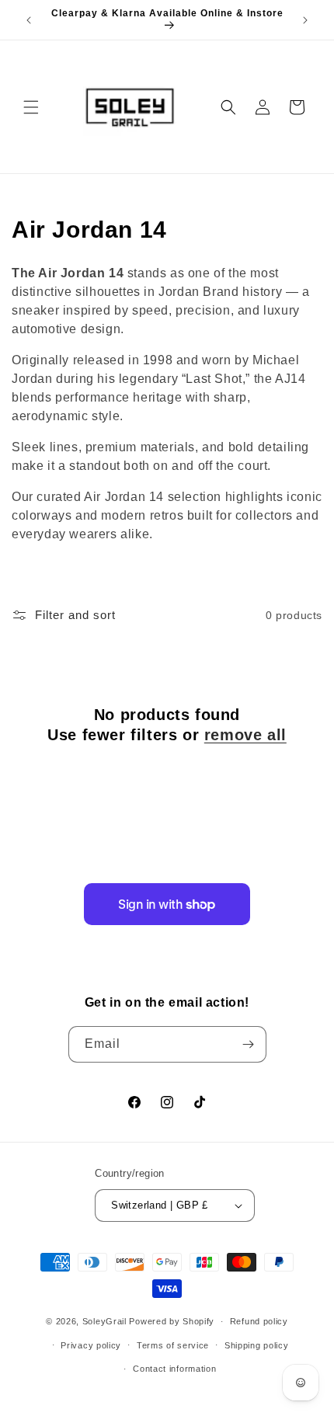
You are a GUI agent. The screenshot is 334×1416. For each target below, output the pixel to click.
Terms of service (173, 1345)
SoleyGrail (104, 1321)
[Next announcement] (305, 20)
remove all (245, 734)
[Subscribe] (248, 1044)
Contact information (174, 1368)
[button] (31, 107)
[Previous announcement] (29, 20)
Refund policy (259, 1321)
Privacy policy (91, 1345)
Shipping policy (256, 1345)
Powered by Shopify (171, 1321)
